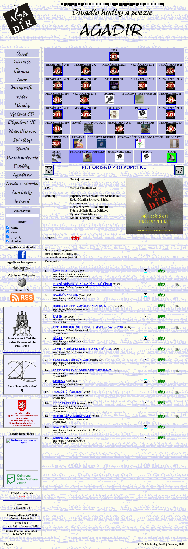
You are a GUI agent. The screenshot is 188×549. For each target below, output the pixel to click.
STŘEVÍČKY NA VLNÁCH (70, 359)
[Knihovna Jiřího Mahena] (22, 483)
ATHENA (59, 381)
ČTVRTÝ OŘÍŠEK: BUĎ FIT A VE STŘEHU (82, 349)
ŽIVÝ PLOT (61, 271)
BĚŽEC (58, 338)
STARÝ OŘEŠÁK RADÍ (68, 392)
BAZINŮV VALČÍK (65, 295)
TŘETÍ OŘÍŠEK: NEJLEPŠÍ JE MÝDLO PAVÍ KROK (88, 327)
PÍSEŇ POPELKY (65, 402)
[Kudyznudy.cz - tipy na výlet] (22, 469)
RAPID (57, 316)
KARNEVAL (61, 437)
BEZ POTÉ (60, 427)
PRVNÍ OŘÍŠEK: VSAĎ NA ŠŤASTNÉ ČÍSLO (82, 284)
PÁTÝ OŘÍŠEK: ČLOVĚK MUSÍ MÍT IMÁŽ (82, 370)
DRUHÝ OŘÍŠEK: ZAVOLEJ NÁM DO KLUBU (84, 305)
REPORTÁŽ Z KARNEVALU (72, 416)
